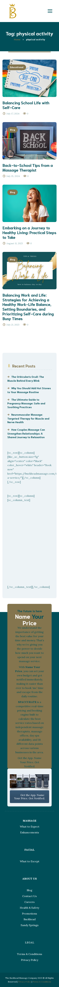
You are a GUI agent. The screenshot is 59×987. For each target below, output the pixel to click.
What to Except (29, 861)
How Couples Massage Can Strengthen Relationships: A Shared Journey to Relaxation (26, 433)
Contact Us (29, 896)
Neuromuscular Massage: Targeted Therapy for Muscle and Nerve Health (28, 418)
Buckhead (30, 919)
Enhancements (29, 832)
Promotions (29, 913)
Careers (29, 902)
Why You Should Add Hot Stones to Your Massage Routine (29, 389)
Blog (12, 129)
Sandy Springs (30, 925)
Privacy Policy (29, 960)
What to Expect (29, 826)
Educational (16, 67)
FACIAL (29, 849)
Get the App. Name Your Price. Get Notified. (29, 796)
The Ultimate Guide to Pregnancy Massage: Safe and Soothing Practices (26, 403)
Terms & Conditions (29, 954)
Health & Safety (29, 907)
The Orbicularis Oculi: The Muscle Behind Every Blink (25, 378)
